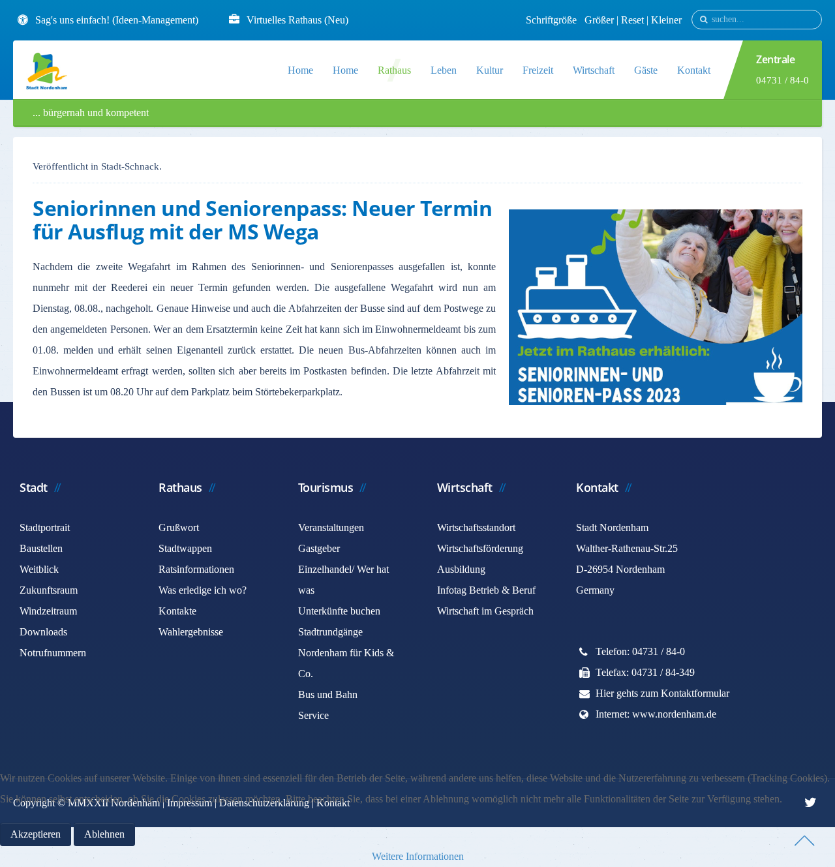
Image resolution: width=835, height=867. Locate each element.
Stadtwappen (185, 548)
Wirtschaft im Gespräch (485, 610)
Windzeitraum (48, 610)
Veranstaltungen (331, 527)
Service (313, 715)
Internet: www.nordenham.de (656, 714)
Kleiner (666, 19)
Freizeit (538, 70)
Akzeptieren (35, 834)
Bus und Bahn (327, 694)
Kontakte (177, 610)
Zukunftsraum (49, 590)
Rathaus (394, 70)
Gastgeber (319, 548)
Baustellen (41, 548)
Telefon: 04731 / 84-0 (640, 651)
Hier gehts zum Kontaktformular (662, 693)
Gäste (646, 70)
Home (300, 70)
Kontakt (693, 70)
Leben (444, 70)
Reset (633, 19)
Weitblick (39, 569)
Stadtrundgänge (330, 631)
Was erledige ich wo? (203, 590)
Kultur (489, 70)
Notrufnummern (53, 652)
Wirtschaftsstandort (476, 527)
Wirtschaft (594, 70)
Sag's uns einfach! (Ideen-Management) (116, 19)
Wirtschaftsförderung (480, 548)
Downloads (43, 631)
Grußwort (179, 527)
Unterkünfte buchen (339, 610)
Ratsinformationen (196, 569)
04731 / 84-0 (782, 80)
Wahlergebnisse (191, 631)
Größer (599, 19)
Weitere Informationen (418, 856)
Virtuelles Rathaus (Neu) (297, 19)
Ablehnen (104, 834)
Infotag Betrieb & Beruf (486, 590)
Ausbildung (461, 569)
